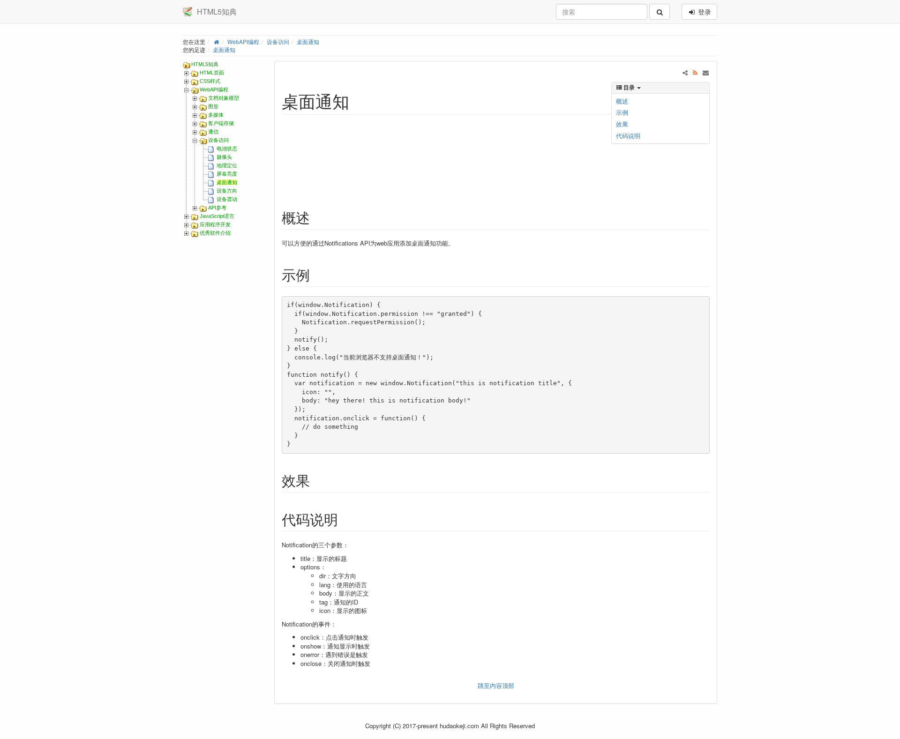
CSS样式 (210, 81)
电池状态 (227, 148)
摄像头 (224, 157)
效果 (622, 123)
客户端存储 (221, 123)
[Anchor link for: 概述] (317, 217)
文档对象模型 (223, 98)
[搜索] (659, 12)
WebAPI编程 (243, 41)
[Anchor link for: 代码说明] (345, 519)
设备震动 (227, 199)
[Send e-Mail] (706, 72)
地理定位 (227, 165)
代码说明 (628, 135)
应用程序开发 (215, 224)
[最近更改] (695, 72)
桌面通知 (308, 41)
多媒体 (216, 115)
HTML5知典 (204, 64)
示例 (622, 112)
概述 (622, 101)
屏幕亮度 (227, 174)
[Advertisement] (422, 153)
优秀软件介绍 (215, 233)
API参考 (217, 207)
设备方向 (227, 191)
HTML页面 (212, 72)
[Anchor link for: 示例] (317, 274)
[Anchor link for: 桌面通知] (358, 100)
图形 (213, 106)
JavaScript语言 (217, 216)
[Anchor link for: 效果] (317, 480)
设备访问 (278, 41)
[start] (216, 41)
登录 (703, 11)
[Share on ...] (685, 72)
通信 (213, 131)
